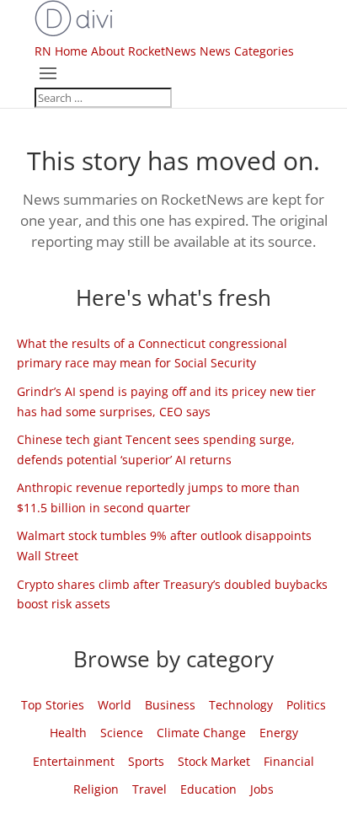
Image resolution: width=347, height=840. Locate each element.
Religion (96, 789)
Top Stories (52, 705)
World (114, 705)
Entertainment (74, 761)
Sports (146, 761)
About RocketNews (143, 51)
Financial (289, 761)
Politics (306, 705)
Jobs (262, 789)
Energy (278, 733)
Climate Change (201, 733)
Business (170, 705)
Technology (241, 705)
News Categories (247, 51)
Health (68, 733)
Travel (149, 789)
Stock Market (214, 761)
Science (121, 733)
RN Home (61, 51)
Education (208, 789)
